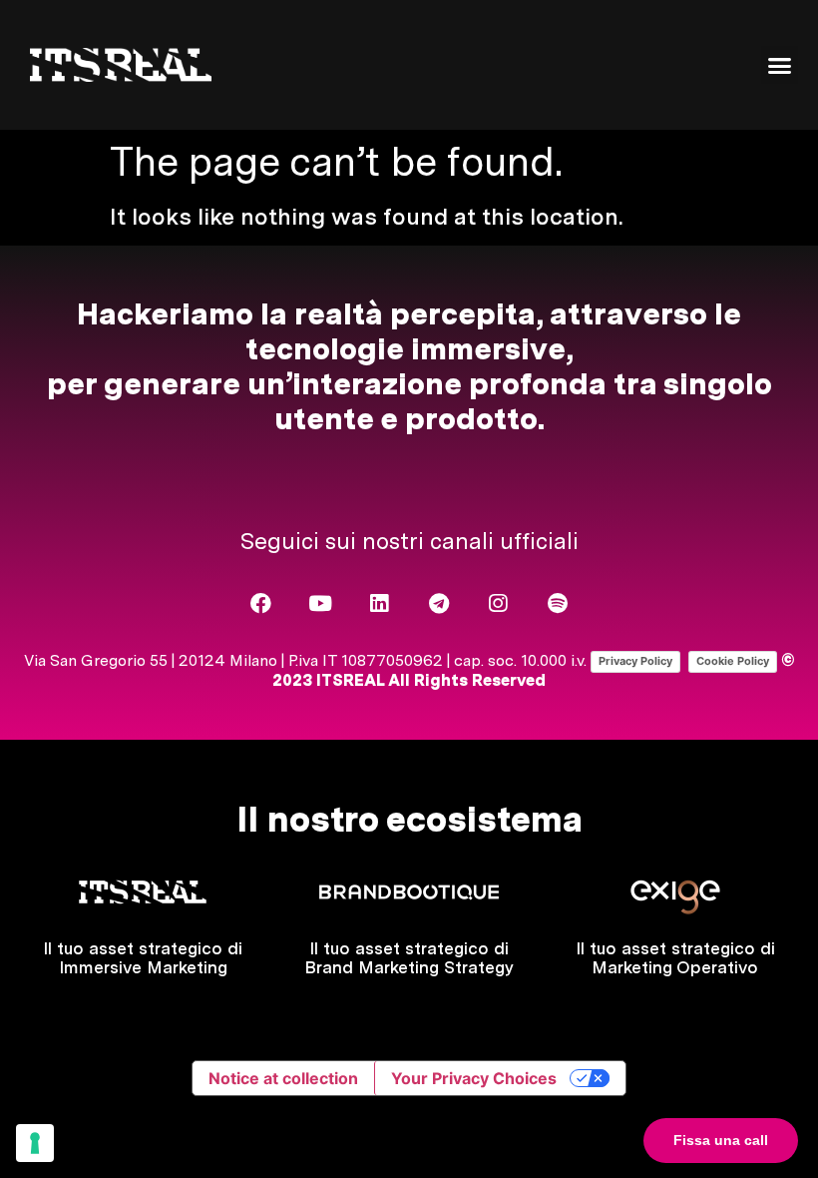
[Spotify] (558, 603)
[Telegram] (439, 603)
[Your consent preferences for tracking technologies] (35, 1143)
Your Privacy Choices (474, 1078)
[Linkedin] (379, 603)
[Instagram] (498, 603)
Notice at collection (283, 1078)
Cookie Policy (732, 661)
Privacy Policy (635, 661)
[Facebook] (260, 603)
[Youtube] (319, 603)
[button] (780, 65)
